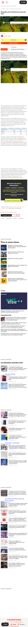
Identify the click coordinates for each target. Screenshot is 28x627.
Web (7, 8)
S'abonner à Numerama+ (13, 200)
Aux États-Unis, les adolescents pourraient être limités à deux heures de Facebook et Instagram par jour (17, 415)
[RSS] (18, 622)
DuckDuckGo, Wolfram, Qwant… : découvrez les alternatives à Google (16, 272)
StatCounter (16, 176)
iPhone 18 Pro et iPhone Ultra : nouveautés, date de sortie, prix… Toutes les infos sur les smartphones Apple (16, 319)
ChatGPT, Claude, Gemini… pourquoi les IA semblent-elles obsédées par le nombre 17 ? (17, 512)
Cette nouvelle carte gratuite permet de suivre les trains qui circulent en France (17, 454)
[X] (10, 622)
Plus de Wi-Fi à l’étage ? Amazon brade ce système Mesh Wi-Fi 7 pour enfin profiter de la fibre (17, 505)
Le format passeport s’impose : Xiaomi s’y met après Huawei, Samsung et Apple (17, 378)
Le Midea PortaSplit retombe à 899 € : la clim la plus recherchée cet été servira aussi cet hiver (13, 323)
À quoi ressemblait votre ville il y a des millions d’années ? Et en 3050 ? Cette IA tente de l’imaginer (18, 557)
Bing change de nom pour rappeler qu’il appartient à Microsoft (17, 266)
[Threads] (22, 622)
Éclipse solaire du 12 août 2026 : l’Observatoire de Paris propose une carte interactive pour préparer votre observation (14, 330)
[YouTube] (6, 622)
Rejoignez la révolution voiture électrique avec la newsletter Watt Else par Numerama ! (17, 246)
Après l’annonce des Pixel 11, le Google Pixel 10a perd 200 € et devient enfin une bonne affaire (18, 462)
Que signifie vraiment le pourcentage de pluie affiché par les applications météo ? (17, 437)
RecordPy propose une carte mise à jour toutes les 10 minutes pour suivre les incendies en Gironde (13, 334)
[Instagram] (12, 622)
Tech (3, 8)
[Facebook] (14, 622)
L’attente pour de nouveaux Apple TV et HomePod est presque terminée (17, 526)
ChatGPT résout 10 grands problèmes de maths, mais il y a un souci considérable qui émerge (13, 326)
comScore (22, 118)
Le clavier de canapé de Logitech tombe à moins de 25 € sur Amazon (17, 549)
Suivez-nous (4, 49)
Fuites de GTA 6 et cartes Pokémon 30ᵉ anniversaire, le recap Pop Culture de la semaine (18, 534)
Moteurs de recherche (16, 8)
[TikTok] (8, 622)
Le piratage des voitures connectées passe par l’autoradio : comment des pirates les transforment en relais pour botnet (17, 493)
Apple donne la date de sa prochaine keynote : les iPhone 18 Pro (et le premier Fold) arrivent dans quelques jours (17, 386)
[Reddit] (16, 622)
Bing (3, 218)
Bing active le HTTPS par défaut (15, 258)
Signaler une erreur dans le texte (8, 212)
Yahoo (15, 218)
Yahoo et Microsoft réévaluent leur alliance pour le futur (16, 252)
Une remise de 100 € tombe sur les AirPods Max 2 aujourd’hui (17, 429)
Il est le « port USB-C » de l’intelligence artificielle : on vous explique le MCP (17, 542)
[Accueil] (3, 2)
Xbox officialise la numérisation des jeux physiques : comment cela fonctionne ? (17, 422)
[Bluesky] (20, 622)
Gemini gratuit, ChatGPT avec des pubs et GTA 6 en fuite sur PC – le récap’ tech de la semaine (17, 565)
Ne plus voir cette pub (6, 239)
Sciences (21, 218)
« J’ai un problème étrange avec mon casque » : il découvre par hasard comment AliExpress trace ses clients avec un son (17, 520)
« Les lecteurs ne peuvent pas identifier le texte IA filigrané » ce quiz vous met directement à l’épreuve (17, 368)
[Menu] (7, 2)
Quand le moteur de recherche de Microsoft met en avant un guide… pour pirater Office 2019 (17, 279)
